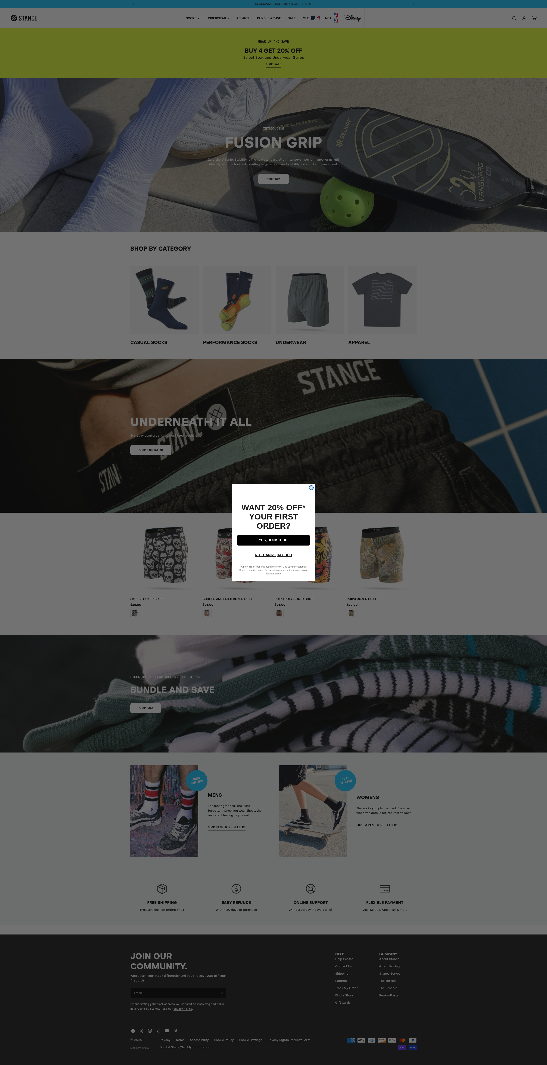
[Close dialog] (311, 488)
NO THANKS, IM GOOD (273, 555)
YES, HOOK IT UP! (273, 540)
